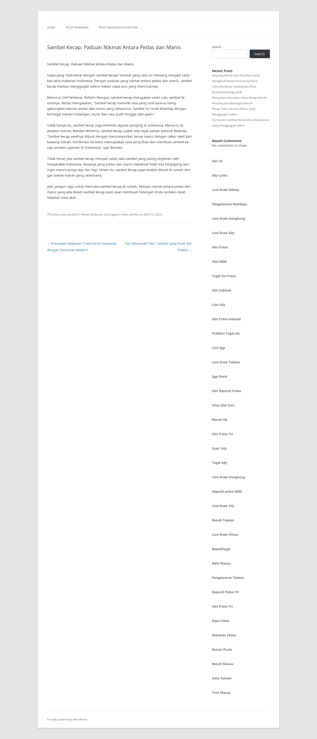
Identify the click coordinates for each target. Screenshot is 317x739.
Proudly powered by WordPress (67, 719)
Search (216, 47)
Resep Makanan (77, 27)
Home (51, 27)
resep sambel (129, 214)
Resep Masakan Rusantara (118, 27)
